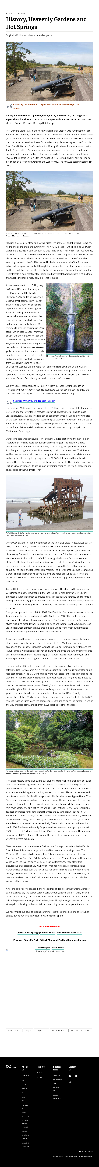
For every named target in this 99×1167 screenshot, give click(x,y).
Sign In (39, 1073)
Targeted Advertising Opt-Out (25, 1135)
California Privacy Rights (25, 1108)
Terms (24, 1093)
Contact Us (25, 1075)
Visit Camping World (56, 1087)
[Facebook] (70, 1076)
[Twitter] (76, 1076)
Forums (39, 1077)
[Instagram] (70, 1082)
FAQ (23, 1080)
